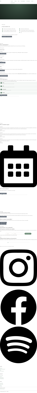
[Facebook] (18, 325)
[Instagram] (18, 288)
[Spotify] (18, 363)
